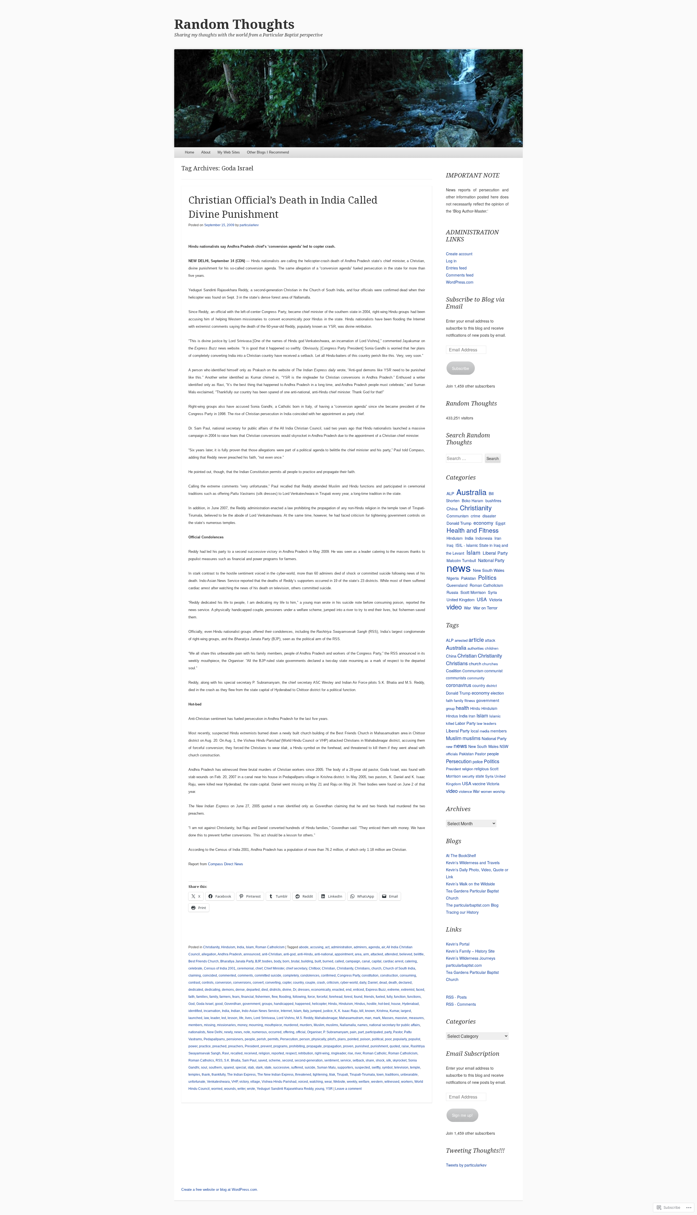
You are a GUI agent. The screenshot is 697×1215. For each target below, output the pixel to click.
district (491, 685)
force (311, 997)
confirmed (328, 975)
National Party (491, 560)
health (462, 707)
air (383, 947)
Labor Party (465, 723)
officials (452, 753)
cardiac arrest (393, 961)
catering (411, 961)
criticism (333, 982)
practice (205, 1046)
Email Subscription (472, 1053)
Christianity (211, 947)
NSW (504, 746)
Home (189, 152)
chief (258, 968)
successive (281, 1067)
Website (339, 1082)
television (401, 1067)
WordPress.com (459, 282)
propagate (314, 1046)
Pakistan (468, 578)
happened (302, 1004)
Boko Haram (472, 500)
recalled (237, 1053)
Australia (471, 491)
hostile (372, 1004)
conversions (242, 982)
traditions (392, 1074)
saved (262, 1060)
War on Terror (485, 607)
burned (328, 961)
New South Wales (488, 570)
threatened (303, 1074)
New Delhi (214, 1032)
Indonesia (483, 538)
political (377, 1039)
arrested (461, 640)
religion (264, 1053)
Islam (250, 947)
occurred (275, 1032)
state (267, 1067)
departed (253, 990)
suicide (310, 1067)
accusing (316, 947)
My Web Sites (229, 152)
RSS (219, 1060)
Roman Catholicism (270, 947)
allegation (208, 954)
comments (245, 975)
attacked (377, 954)
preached (219, 1046)
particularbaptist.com (464, 965)
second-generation (309, 1060)
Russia (452, 592)
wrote (251, 1089)
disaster (489, 515)
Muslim (319, 1025)
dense (240, 990)
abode (303, 947)
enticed (358, 990)
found (358, 997)
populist (414, 1039)
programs (280, 1046)
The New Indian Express (275, 1074)
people (250, 1039)
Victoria (495, 599)
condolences (309, 975)
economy (483, 522)
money (242, 1025)
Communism (458, 515)
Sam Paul (249, 1060)
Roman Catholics (201, 1060)
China (452, 508)
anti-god (289, 954)
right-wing (322, 1053)
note (247, 1032)
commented (227, 975)
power (192, 1046)
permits (273, 1039)
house (396, 1004)
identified (195, 1011)
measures (416, 1018)
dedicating (212, 990)
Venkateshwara (218, 1082)
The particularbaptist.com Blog (472, 905)
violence (465, 791)
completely (291, 975)
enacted (338, 990)
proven (348, 1046)
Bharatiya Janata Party (236, 961)
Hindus (359, 1004)
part (361, 1032)
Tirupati (342, 1074)
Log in (451, 260)
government (251, 1004)
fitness (469, 700)
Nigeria (453, 578)
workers (407, 1082)
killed (450, 723)
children (492, 648)
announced (251, 954)
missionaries (226, 1025)
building (307, 961)
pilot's (332, 1039)
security (468, 776)
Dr (294, 990)
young (319, 1089)
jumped (316, 1011)
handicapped (284, 1004)
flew (274, 997)
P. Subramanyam (335, 1032)
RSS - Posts (456, 997)
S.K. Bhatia (232, 1060)
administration (341, 947)
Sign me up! (462, 1115)
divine (286, 990)
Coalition (453, 670)
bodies (267, 961)
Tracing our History (462, 912)
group (450, 708)
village (255, 1082)
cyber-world (349, 982)
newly (228, 1032)
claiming (194, 975)
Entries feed (456, 268)
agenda (374, 947)
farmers (225, 997)
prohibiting (297, 1046)
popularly (400, 1039)
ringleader (338, 1053)
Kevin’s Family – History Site (470, 951)
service (345, 1060)
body (277, 961)
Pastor (397, 1032)
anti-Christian (272, 954)
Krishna (382, 1011)
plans (342, 1039)
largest (406, 1011)
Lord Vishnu (286, 1018)
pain (353, 1032)
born (286, 961)
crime (475, 515)
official (300, 1032)
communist (493, 670)
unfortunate (196, 1082)
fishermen (262, 997)
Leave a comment (348, 1089)
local (475, 731)
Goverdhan (232, 1004)
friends (369, 997)
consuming (408, 975)
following (299, 997)
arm (366, 954)
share (370, 1060)
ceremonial (245, 968)
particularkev (249, 225)
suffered (297, 1067)
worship (499, 791)
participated (374, 1032)
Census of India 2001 (220, 968)
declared (405, 982)
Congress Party (348, 975)
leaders (490, 723)
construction (389, 975)
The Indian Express (241, 1074)
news (238, 1032)
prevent (266, 1046)
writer (241, 1089)
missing (209, 1025)
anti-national (323, 954)
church (376, 968)
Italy (306, 1011)
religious (481, 768)
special (241, 1067)
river (358, 1053)
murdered (291, 1025)
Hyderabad (410, 1004)
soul (204, 1067)
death (393, 982)
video (454, 606)
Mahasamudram (351, 1018)
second (287, 1060)
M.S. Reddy (304, 1018)
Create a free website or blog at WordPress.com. (219, 1190)
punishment (379, 1046)
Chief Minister (274, 968)
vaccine (478, 783)
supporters (345, 1067)
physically (318, 1039)
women (486, 791)
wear (328, 1082)
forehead (336, 997)
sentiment (331, 1060)
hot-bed (384, 1004)
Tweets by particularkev (466, 1165)
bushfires (493, 500)
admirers (360, 947)
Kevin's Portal (457, 944)
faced (420, 990)
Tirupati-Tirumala (362, 1074)
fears (236, 997)
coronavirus (458, 685)
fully (389, 997)
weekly (352, 1082)
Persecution (289, 1039)
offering (288, 1032)
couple (310, 982)
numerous (259, 1032)
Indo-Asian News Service (260, 1011)
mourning (256, 1025)
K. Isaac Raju (348, 1011)
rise (350, 1053)
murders (306, 1025)
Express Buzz (376, 990)
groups (267, 1004)
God (191, 1004)
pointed (353, 1039)
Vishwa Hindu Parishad (279, 1082)
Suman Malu (326, 1067)
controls (207, 982)
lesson (232, 1018)
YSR (329, 1089)
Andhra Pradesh (230, 954)
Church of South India (399, 968)
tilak (332, 1074)
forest (348, 997)
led (223, 1018)
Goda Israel (204, 1004)
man (368, 1018)
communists (456, 677)
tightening (320, 1074)
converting (273, 982)
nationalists (196, 1032)
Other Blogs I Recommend (268, 152)
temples (194, 1074)
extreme (393, 990)
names (362, 1025)
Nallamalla (348, 1025)
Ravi (225, 1053)
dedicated (195, 990)
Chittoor (314, 968)
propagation (332, 1046)
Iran (497, 538)
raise (405, 1046)
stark (259, 1067)
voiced (303, 1082)
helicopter (319, 1004)
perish (261, 1039)
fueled (380, 997)
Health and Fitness (473, 530)
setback (358, 1060)
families (202, 997)
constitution (370, 975)
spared (229, 1067)
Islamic (495, 716)
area (358, 954)
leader (215, 1018)
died (264, 990)
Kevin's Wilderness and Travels (473, 862)
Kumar (394, 1011)
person (304, 1039)
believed (405, 954)
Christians (362, 968)
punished (362, 1046)
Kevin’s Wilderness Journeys (470, 958)
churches (490, 663)
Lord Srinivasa (264, 1018)
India (240, 947)
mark (376, 1018)
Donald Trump (459, 523)
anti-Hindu (305, 954)
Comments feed (459, 275)
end (348, 990)
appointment (344, 954)
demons (228, 990)
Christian (328, 968)
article (476, 639)
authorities (475, 648)
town (380, 1074)
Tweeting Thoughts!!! (475, 1150)
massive (401, 1018)
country (298, 982)
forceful (322, 997)
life (241, 1018)
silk (388, 1060)
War (467, 607)
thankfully (218, 1074)
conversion (223, 982)
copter (286, 982)
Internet (286, 1011)
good (219, 1004)
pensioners (235, 1039)
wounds (230, 1089)
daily (362, 982)
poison (365, 1039)
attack (490, 640)
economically (321, 990)
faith (191, 997)
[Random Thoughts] (348, 98)
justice (328, 1011)
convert (258, 982)
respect (291, 1053)
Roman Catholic (375, 1053)
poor (388, 1039)
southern (215, 1067)
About (205, 152)
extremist (407, 990)
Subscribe (460, 368)
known (370, 1011)
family (213, 997)
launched (195, 1018)
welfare (364, 1082)
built (318, 961)
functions (414, 997)
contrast (194, 982)
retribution (305, 1053)
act (327, 947)
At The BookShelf (461, 855)
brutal (295, 961)
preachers (235, 1046)
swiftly (376, 1067)
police (478, 761)
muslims (332, 1025)
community (476, 677)
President (252, 1046)
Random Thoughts (234, 24)
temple (415, 1067)
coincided (210, 975)
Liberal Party (495, 553)
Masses (387, 1018)
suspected (362, 1067)
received (250, 1053)
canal (366, 961)
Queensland (457, 585)
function (400, 997)
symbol (387, 1067)
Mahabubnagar (326, 1018)
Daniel (373, 982)
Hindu (332, 1004)
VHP (234, 1082)
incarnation (212, 1011)
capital (376, 961)
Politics (487, 577)
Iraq (450, 545)
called (339, 961)
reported (277, 1053)
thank (206, 1074)
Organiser (314, 1032)
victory (244, 1082)
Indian (235, 1011)
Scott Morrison (473, 592)
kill (361, 1011)
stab (251, 1067)
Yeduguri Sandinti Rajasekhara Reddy (285, 1089)
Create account (459, 253)
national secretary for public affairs (394, 1025)
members (195, 1025)
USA (482, 599)
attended (391, 954)
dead (383, 982)
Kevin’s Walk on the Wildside (470, 883)
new (449, 746)
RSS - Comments (461, 1004)
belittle (419, 954)
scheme (274, 1060)
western (377, 1082)
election (497, 693)
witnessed (391, 1082)
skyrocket (399, 1060)
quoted (395, 1046)
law (206, 1018)
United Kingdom (461, 599)
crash (321, 982)
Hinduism (228, 947)
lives (248, 1018)
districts (275, 990)
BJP (258, 961)
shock (380, 1060)
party (388, 1032)
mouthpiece (273, 1025)
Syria (492, 592)
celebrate (195, 968)
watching (316, 1082)
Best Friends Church (203, 961)
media (484, 731)
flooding (285, 997)
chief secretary (296, 968)
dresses (304, 990)
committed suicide (268, 975)
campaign (353, 961)
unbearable (409, 1074)
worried (216, 1089)
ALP (450, 493)
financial (247, 997)
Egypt (500, 523)
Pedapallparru (214, 1039)
